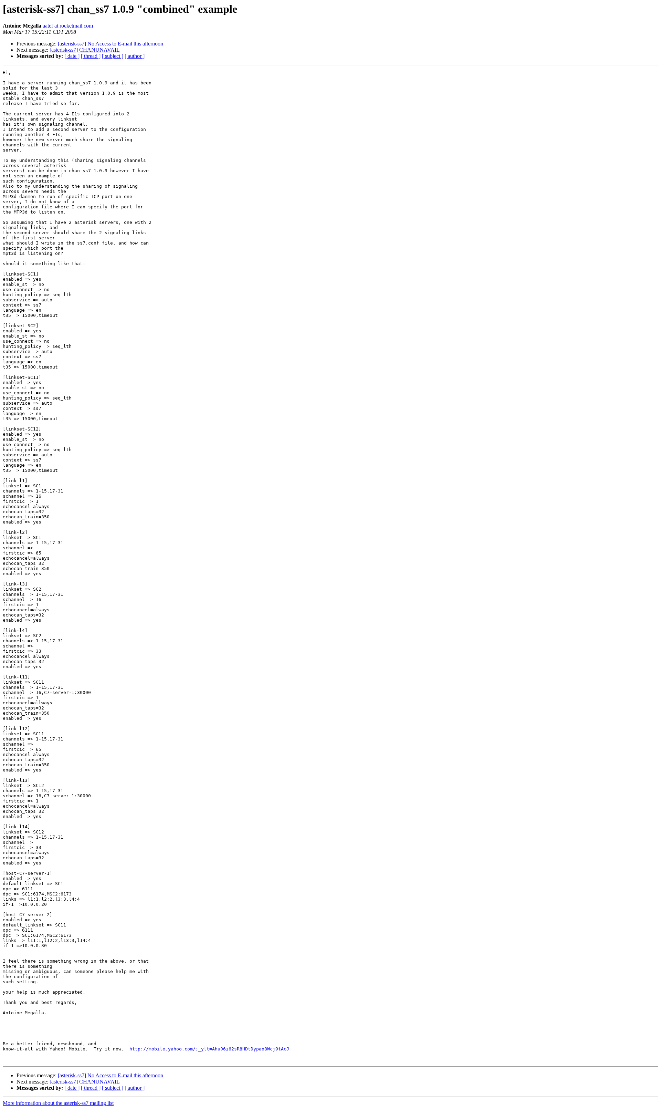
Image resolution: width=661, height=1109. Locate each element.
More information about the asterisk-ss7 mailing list (58, 1103)
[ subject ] (112, 56)
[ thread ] (91, 56)
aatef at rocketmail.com (68, 26)
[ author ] (135, 56)
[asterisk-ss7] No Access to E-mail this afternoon (110, 43)
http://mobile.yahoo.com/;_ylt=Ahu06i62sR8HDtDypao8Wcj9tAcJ (209, 1048)
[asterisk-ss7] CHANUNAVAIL (85, 50)
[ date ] (72, 56)
